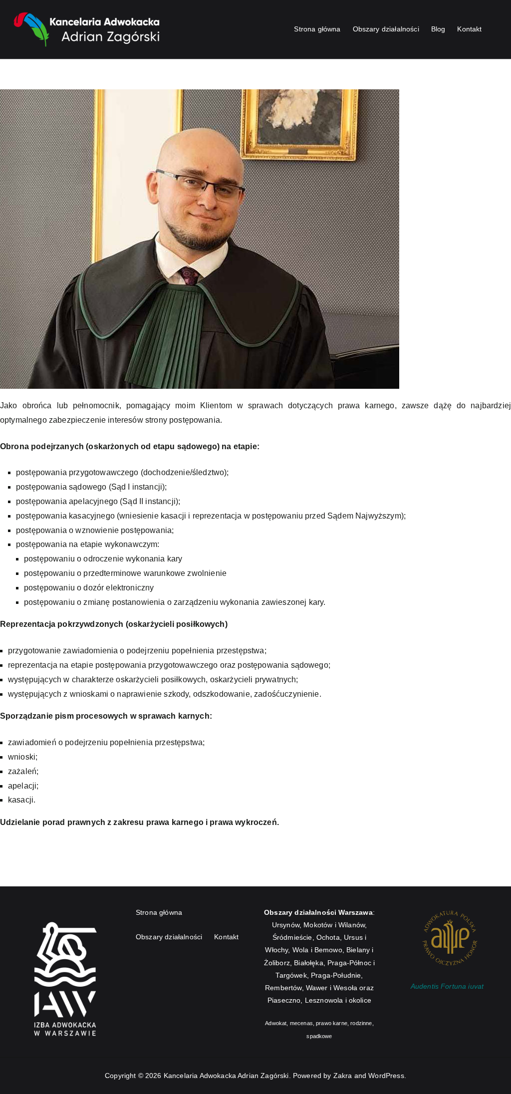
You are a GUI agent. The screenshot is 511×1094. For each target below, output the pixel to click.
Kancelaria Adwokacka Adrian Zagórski (226, 1076)
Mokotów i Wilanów (334, 925)
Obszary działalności (386, 29)
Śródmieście (292, 937)
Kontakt (469, 29)
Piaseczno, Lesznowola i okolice (319, 1000)
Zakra (342, 1076)
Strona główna (317, 29)
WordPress (386, 1076)
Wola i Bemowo (317, 950)
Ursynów (285, 925)
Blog (438, 29)
